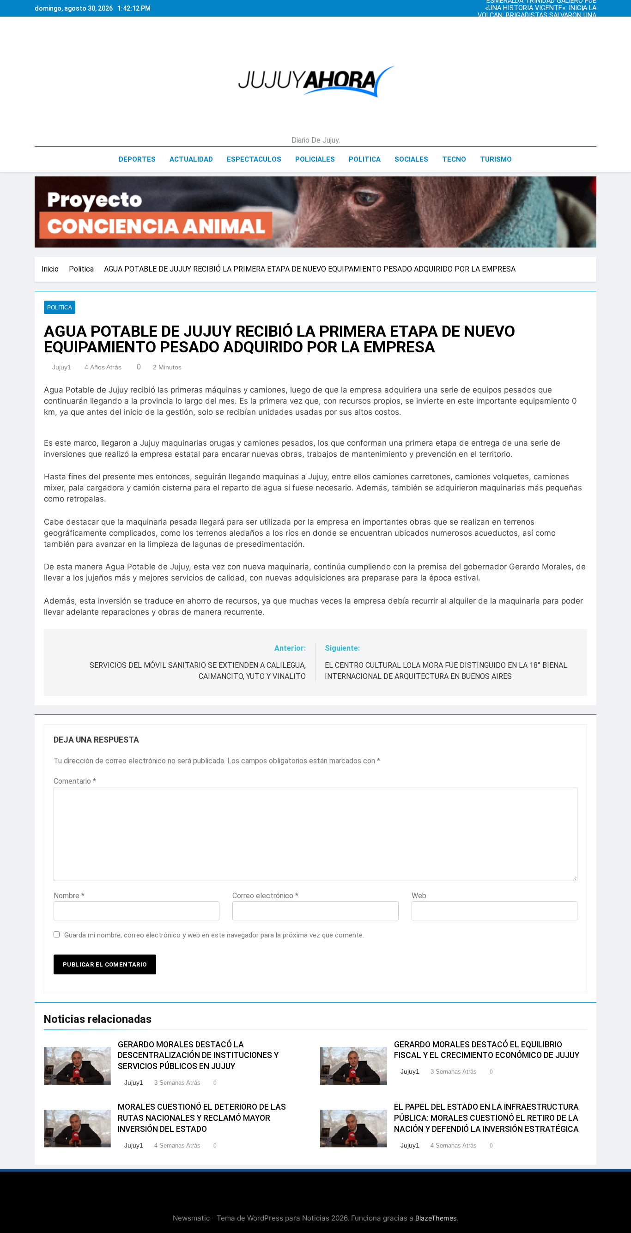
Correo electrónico (265, 895)
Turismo (496, 159)
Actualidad (191, 159)
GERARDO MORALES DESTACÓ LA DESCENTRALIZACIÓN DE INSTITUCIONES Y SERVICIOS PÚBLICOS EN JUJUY (198, 1055)
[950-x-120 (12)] (315, 212)
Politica (365, 159)
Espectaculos (254, 159)
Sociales (411, 159)
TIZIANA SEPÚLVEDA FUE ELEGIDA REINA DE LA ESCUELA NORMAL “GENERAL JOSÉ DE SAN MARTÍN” (534, 23)
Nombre (69, 895)
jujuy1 (61, 367)
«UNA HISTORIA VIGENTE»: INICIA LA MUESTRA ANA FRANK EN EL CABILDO (538, 8)
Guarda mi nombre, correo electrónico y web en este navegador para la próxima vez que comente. (214, 935)
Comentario (75, 781)
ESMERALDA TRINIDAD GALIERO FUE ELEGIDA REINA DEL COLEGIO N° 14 (541, 30)
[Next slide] (591, 6)
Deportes (137, 159)
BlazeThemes (436, 1218)
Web (419, 895)
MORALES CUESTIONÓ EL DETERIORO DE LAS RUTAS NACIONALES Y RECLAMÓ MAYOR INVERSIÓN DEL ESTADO (202, 1118)
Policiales (315, 159)
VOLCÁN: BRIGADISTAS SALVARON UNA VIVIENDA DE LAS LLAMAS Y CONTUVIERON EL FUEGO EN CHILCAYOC (534, 15)
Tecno (454, 159)
